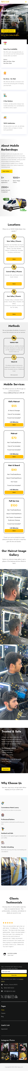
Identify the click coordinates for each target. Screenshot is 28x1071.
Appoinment (4, 1029)
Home (2, 1010)
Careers (3, 1013)
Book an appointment (8, 31)
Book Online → (7, 171)
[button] (26, 2)
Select (14, 259)
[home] (5, 2)
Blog (2, 1016)
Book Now (6, 769)
